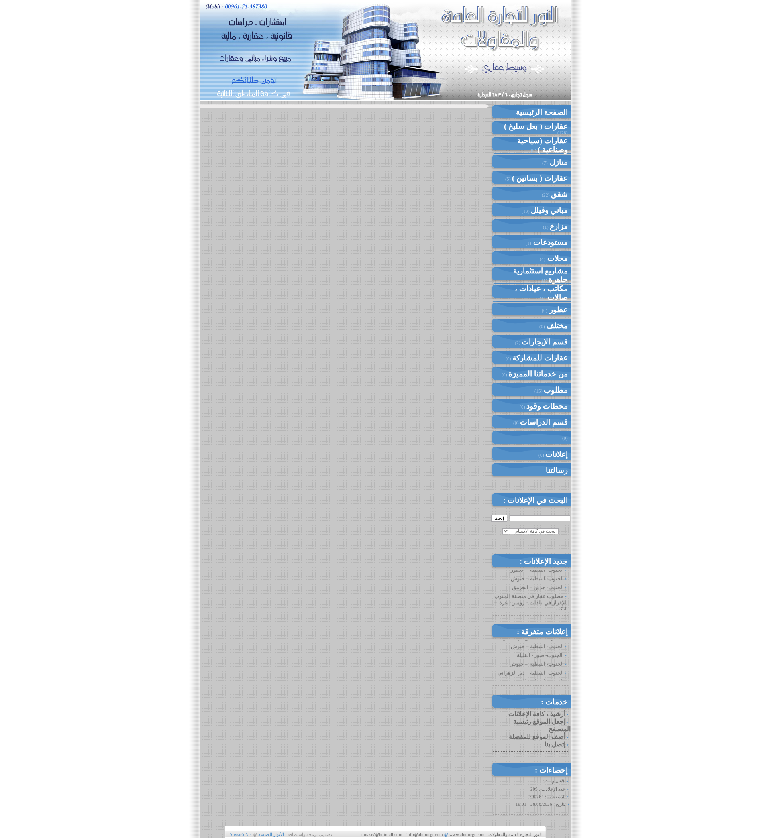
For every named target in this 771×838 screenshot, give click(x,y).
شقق (559, 194)
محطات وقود (547, 406)
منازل (558, 162)
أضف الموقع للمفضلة (537, 736)
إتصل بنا (555, 744)
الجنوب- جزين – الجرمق (538, 581)
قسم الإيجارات (545, 342)
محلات (556, 258)
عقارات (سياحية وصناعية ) (542, 145)
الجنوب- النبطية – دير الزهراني (531, 667)
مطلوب (556, 390)
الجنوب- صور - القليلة (540, 649)
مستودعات (549, 242)
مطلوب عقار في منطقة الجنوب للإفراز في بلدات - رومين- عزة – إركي (530, 596)
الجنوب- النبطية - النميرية (536, 676)
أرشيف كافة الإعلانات (536, 713)
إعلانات (556, 454)
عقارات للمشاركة (540, 358)
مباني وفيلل (549, 210)
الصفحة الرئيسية (542, 112)
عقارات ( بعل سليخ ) (536, 126)
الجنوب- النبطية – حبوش (537, 573)
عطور (557, 309)
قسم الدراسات (544, 422)
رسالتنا (557, 470)
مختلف (557, 325)
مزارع (559, 226)
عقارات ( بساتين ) (540, 178)
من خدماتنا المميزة (538, 374)
